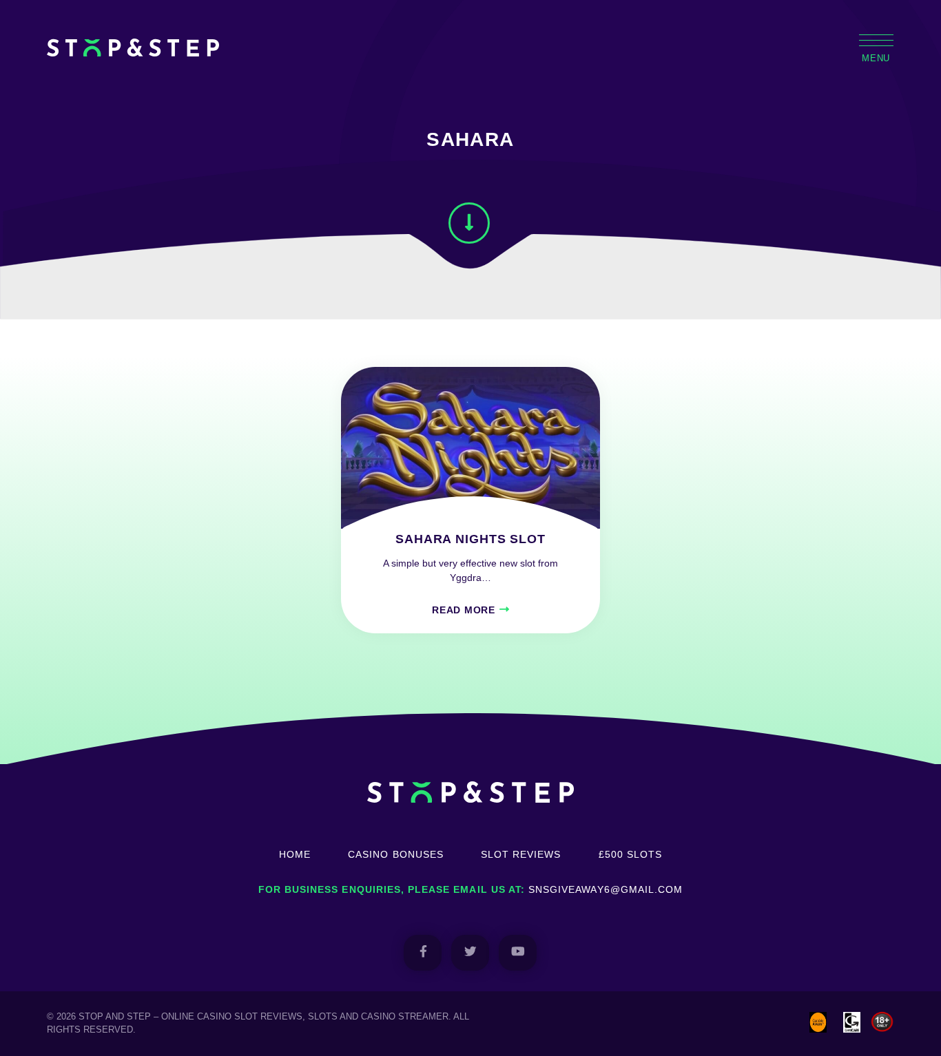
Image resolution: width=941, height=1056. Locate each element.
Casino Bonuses (396, 854)
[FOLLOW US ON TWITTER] (470, 952)
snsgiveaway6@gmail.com (605, 889)
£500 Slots (631, 854)
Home (295, 854)
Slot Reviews (521, 854)
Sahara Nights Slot (470, 539)
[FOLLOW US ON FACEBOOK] (423, 952)
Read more (463, 609)
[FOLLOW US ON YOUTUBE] (518, 952)
